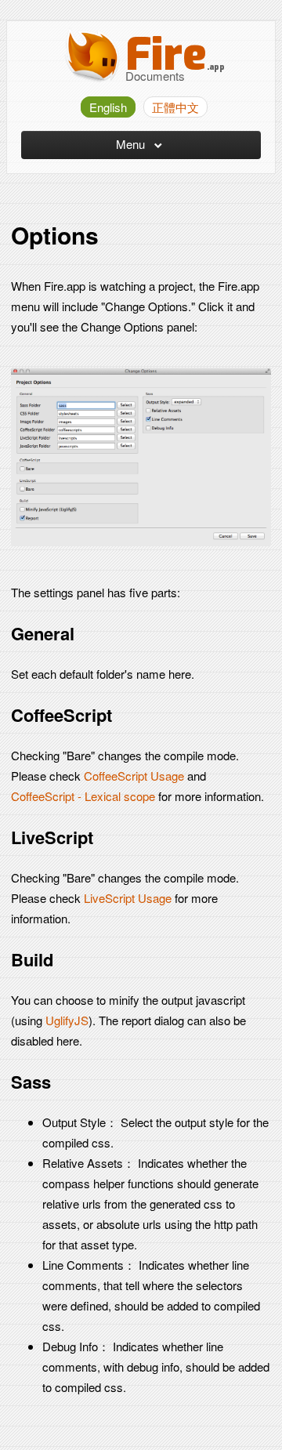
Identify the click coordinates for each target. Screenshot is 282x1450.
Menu (132, 144)
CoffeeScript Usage (134, 775)
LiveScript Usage (128, 898)
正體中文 (175, 107)
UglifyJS (67, 1020)
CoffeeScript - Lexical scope (83, 796)
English (108, 107)
